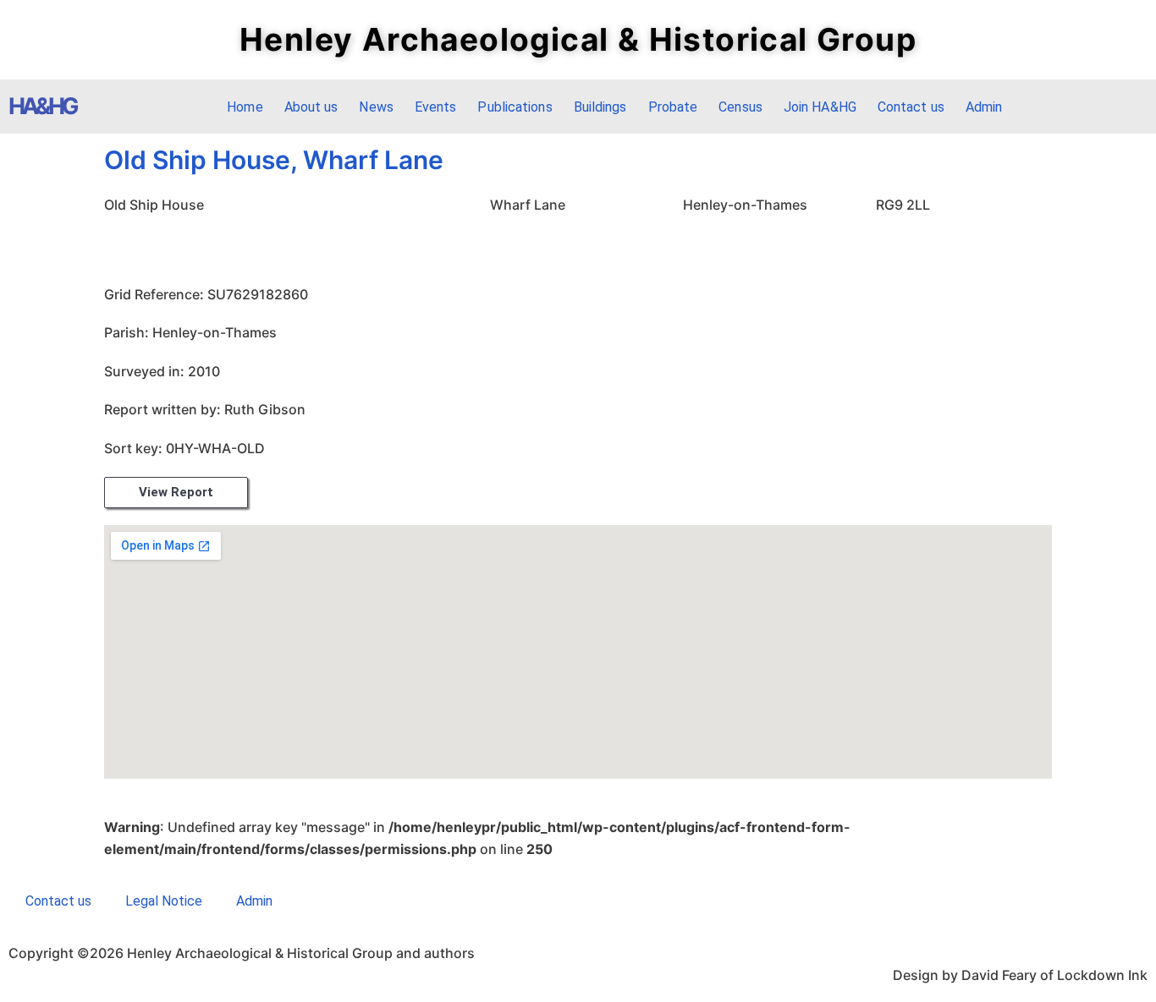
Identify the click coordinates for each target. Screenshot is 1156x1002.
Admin (984, 107)
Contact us (911, 107)
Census (740, 107)
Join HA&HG (820, 107)
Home (244, 107)
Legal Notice (163, 901)
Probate (673, 107)
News (376, 107)
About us (311, 107)
